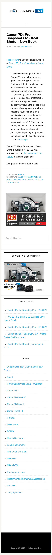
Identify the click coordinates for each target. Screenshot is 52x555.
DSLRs (10, 431)
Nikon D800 (12, 465)
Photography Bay (26, 11)
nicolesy (39, 180)
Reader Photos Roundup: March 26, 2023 (27, 310)
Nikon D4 (11, 458)
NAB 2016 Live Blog (16, 452)
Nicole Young (13, 60)
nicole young (28, 180)
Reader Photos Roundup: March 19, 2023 (27, 327)
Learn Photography (16, 445)
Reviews (11, 486)
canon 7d (22, 177)
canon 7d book (34, 177)
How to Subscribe (15, 438)
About (10, 377)
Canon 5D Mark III (15, 404)
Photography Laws (16, 472)
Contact (10, 418)
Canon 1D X (13, 390)
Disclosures (12, 424)
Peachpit (23, 139)
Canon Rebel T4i (15, 411)
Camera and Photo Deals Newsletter (24, 384)
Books (21, 175)
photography (13, 182)
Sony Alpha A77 (14, 492)
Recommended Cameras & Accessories (26, 479)
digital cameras (14, 180)
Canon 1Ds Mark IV (16, 397)
